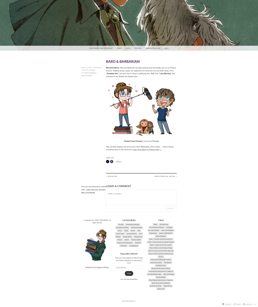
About (119, 48)
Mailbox (118, 237)
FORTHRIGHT (97, 67)
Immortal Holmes (132, 234)
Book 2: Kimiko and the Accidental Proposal (161, 242)
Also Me (121, 224)
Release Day (112, 176)
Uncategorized (133, 246)
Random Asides (136, 240)
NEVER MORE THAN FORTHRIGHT (101, 48)
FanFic (133, 231)
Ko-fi (167, 48)
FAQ (138, 231)
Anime (120, 231)
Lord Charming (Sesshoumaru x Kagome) (161, 271)
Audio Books (153, 233)
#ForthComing (164, 224)
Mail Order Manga (169, 274)
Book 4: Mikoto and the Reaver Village (161, 248)
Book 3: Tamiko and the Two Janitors (161, 245)
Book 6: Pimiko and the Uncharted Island (161, 254)
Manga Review (127, 237)
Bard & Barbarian (90, 73)
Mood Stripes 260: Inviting (165, 176)
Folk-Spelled (167, 262)
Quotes (127, 240)
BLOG (128, 48)
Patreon (138, 48)
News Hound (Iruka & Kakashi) (161, 283)
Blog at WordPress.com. (129, 301)
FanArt (126, 231)
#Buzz (155, 224)
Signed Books (168, 286)
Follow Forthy (129, 254)
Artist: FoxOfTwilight (167, 230)
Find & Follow (120, 234)
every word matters (156, 262)
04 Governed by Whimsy (157, 227)
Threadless (123, 246)
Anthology (169, 227)
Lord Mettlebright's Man (154, 274)
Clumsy (161, 257)
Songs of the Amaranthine (124, 243)
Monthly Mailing (160, 277)
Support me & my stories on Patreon (97, 267)
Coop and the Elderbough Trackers (161, 259)
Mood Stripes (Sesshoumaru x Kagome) (161, 280)
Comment (170, 208)
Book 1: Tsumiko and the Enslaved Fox (160, 239)
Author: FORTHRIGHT (165, 233)
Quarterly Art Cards (155, 286)
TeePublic (138, 243)
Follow (129, 273)
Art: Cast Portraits (153, 230)
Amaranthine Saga (153, 48)
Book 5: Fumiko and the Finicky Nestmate (161, 251)
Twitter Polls (160, 289)
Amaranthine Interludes (132, 224)
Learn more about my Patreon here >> (147, 149)
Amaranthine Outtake (122, 227)
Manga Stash (138, 237)
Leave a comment (86, 75)
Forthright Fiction (161, 265)
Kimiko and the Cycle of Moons (161, 268)
